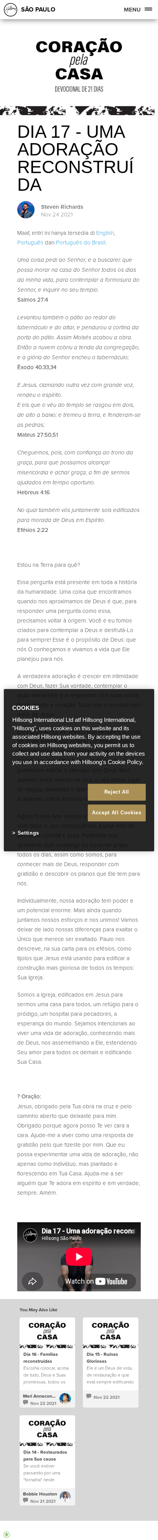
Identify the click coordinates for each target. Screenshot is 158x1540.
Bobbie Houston (40, 1493)
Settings (28, 833)
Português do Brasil (80, 242)
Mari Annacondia (41, 1396)
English (105, 233)
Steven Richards (62, 207)
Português (30, 242)
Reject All (117, 792)
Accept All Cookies (117, 813)
